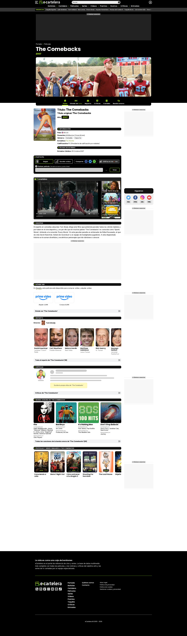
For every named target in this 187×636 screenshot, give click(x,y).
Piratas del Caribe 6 (116, 10)
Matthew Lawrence (84, 349)
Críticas (124, 6)
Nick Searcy (101, 348)
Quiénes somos (88, 583)
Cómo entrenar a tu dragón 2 (73, 475)
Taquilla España (51, 10)
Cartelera (63, 6)
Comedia (69, 138)
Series (84, 6)
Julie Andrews (62, 10)
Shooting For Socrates (88, 475)
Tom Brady (50, 323)
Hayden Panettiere (102, 10)
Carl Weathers (56, 348)
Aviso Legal (103, 583)
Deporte (78, 138)
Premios (103, 6)
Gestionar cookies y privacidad (110, 589)
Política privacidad (107, 585)
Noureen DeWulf (114, 349)
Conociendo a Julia (40, 475)
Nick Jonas (81, 10)
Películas (74, 6)
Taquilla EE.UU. (129, 10)
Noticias (51, 6)
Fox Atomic (70, 140)
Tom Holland (72, 10)
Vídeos (93, 6)
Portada (39, 44)
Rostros (113, 6)
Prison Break (90, 10)
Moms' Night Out (57, 474)
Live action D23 (140, 10)
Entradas (135, 6)
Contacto (85, 585)
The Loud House (105, 474)
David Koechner (41, 348)
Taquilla (71, 602)
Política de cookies (106, 587)
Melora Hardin (71, 348)
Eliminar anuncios (94, 14)
